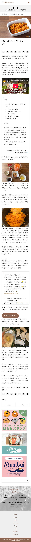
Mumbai (15, 531)
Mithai (15, 517)
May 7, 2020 (20, 303)
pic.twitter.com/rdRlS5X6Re (11, 293)
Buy (15, 529)
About (15, 514)
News (15, 520)
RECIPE (4, 18)
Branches (15, 523)
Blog (15, 526)
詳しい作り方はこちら (10, 316)
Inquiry (15, 534)
